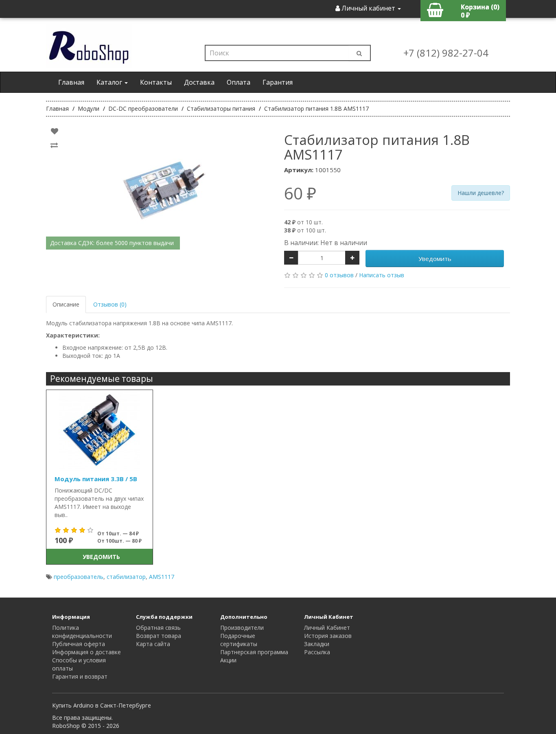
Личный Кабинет (327, 627)
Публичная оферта (78, 644)
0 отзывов (339, 275)
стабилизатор (126, 577)
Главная (71, 82)
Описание (66, 304)
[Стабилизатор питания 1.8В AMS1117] (159, 187)
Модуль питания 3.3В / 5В (96, 479)
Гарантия (278, 82)
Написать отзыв (381, 275)
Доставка (199, 82)
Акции (228, 660)
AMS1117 (161, 577)
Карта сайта (153, 644)
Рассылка (317, 652)
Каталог (110, 82)
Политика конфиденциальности (82, 632)
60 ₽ (300, 193)
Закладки (316, 644)
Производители (242, 627)
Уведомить (434, 258)
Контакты (156, 82)
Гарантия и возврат (79, 676)
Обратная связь (158, 627)
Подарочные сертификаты (238, 640)
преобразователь (78, 577)
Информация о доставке (86, 652)
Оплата (238, 82)
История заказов (328, 636)
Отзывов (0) (110, 304)
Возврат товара (158, 636)
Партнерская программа (254, 652)
